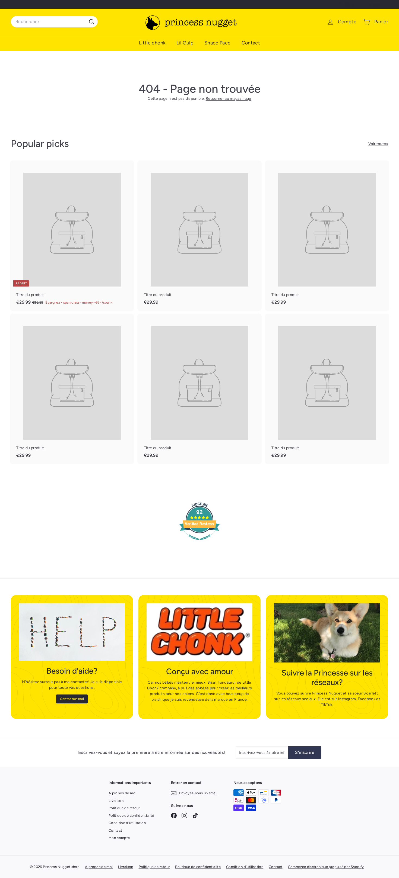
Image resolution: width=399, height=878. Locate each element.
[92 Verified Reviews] (199, 543)
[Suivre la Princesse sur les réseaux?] (327, 632)
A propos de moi (122, 793)
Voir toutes (378, 143)
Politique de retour (124, 808)
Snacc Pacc (217, 43)
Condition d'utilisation (127, 823)
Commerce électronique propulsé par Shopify (326, 867)
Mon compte (119, 838)
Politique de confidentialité (131, 815)
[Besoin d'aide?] (72, 632)
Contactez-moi (72, 699)
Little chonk (152, 43)
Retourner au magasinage (228, 98)
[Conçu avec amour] (199, 632)
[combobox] (54, 21)
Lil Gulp (185, 43)
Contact (251, 43)
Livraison (116, 801)
